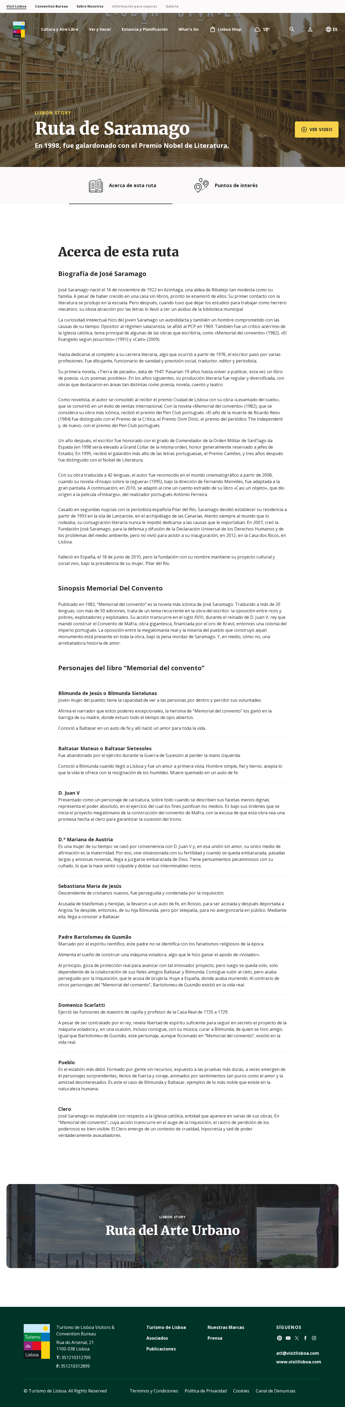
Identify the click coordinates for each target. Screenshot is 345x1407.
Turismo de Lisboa (166, 1327)
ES (335, 29)
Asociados (157, 1338)
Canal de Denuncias (275, 1391)
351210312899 (75, 1366)
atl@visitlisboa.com (297, 1353)
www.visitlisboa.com (298, 1362)
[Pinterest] (279, 1338)
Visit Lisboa (16, 6)
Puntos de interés (236, 185)
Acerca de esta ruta (132, 185)
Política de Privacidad (206, 1391)
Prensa (215, 1338)
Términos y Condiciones (154, 1391)
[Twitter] (297, 1338)
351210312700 (76, 1357)
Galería (172, 6)
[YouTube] (288, 1338)
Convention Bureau (51, 6)
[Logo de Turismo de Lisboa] (19, 29)
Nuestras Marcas (226, 1327)
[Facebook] (305, 1338)
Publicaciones (161, 1349)
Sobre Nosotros (90, 6)
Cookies (241, 1391)
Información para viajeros (134, 6)
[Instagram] (314, 1338)
